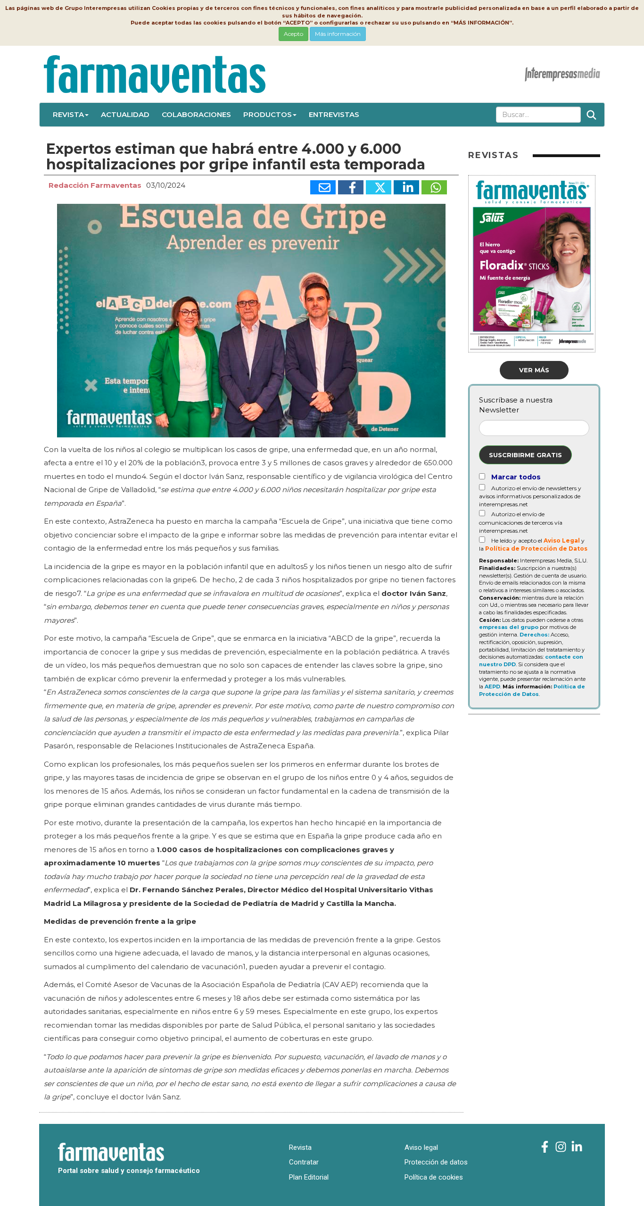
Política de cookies (434, 1177)
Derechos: (534, 634)
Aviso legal (421, 1147)
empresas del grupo (508, 627)
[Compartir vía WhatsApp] (434, 187)
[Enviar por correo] (323, 187)
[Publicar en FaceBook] (350, 187)
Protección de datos (436, 1162)
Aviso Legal (562, 540)
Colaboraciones (196, 114)
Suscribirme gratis (525, 455)
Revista (68, 114)
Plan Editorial (309, 1177)
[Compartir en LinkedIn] (406, 187)
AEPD (492, 686)
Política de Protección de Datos (536, 548)
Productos (267, 114)
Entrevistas (334, 114)
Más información (338, 33)
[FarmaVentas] (545, 1147)
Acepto (293, 33)
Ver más (534, 370)
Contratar (304, 1162)
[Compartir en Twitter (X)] (378, 187)
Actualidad (125, 114)
